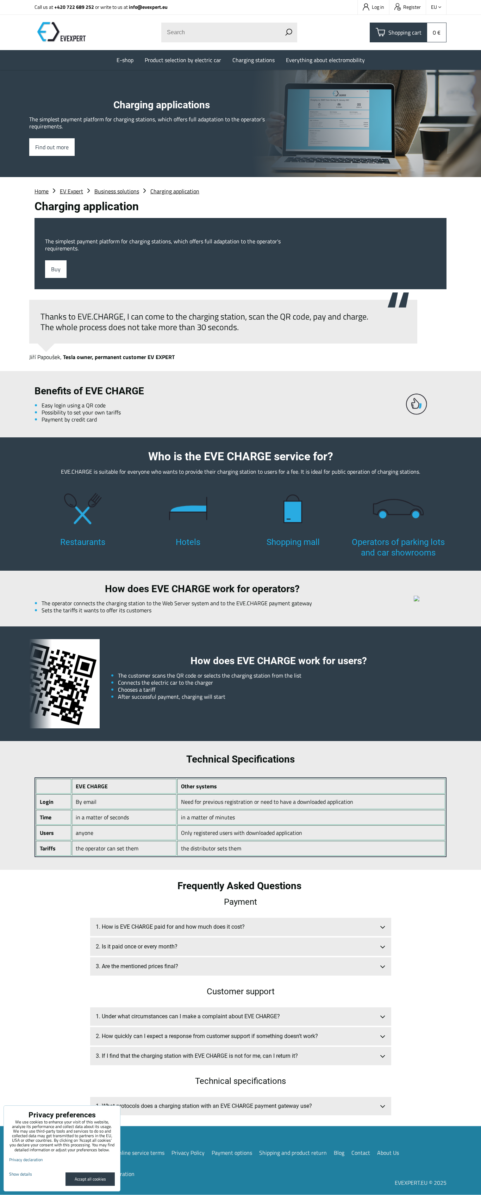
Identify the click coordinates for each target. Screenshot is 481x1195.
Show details (20, 1174)
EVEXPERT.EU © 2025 (420, 1182)
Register (412, 7)
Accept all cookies (90, 1179)
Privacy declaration (26, 1159)
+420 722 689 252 (74, 7)
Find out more (52, 147)
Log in (378, 7)
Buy (56, 269)
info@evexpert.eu (148, 7)
